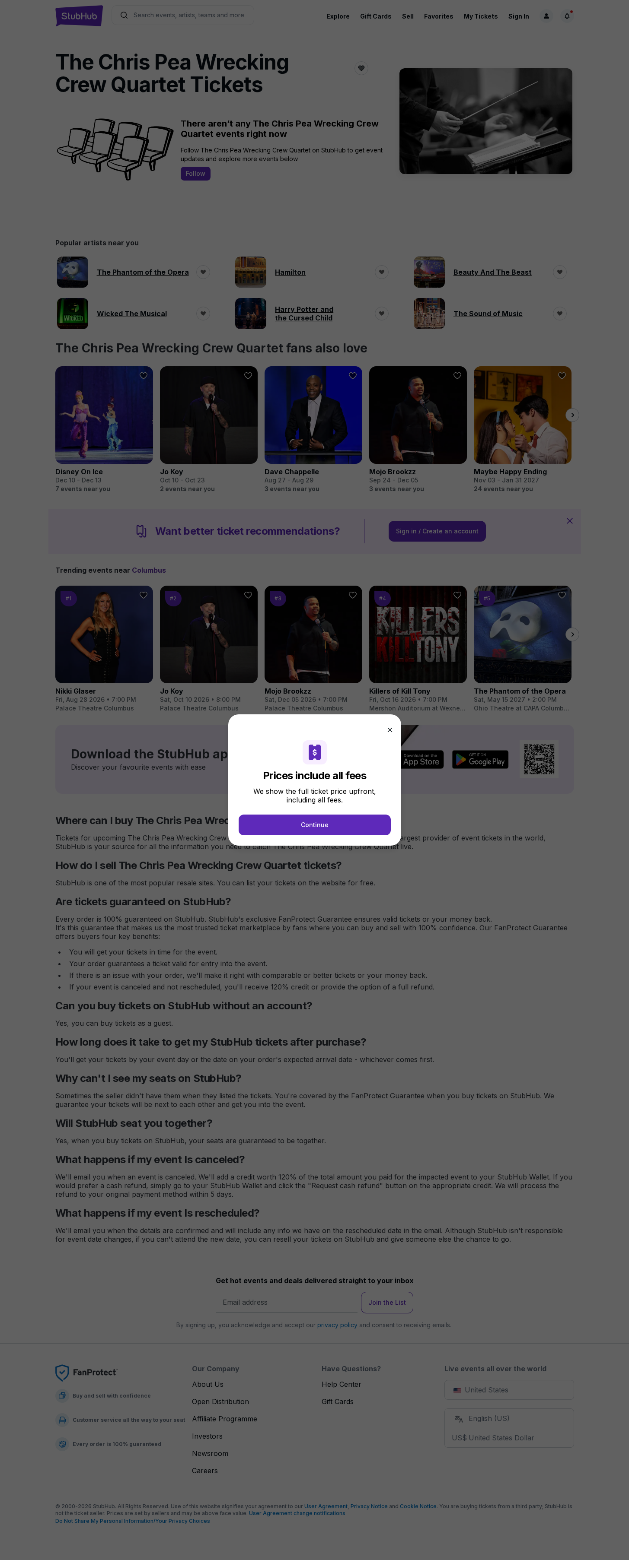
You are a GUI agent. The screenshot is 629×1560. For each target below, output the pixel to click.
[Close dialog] (390, 730)
